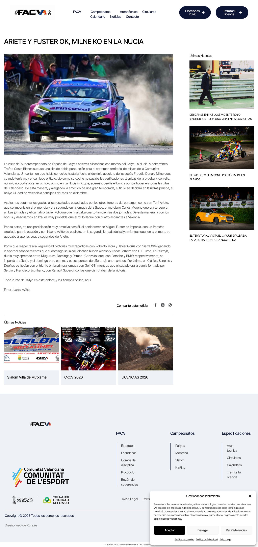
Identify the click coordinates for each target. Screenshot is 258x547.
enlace (50, 280)
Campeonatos (100, 12)
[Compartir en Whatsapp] (170, 305)
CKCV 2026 (73, 377)
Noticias (115, 17)
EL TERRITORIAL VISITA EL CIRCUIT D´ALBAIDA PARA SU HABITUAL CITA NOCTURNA (218, 237)
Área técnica (128, 12)
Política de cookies (184, 539)
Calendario (97, 17)
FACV (77, 12)
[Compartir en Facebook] (155, 305)
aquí (88, 280)
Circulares (149, 12)
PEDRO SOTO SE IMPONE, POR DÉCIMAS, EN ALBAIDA (217, 177)
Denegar (203, 530)
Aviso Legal (225, 539)
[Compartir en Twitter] (163, 305)
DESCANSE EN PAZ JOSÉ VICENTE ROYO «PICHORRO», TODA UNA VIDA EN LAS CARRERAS (220, 117)
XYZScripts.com (147, 544)
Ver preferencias (236, 530)
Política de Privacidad (207, 539)
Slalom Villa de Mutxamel (27, 377)
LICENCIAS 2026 (135, 377)
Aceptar (169, 530)
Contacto (132, 17)
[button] (250, 496)
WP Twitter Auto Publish (114, 544)
